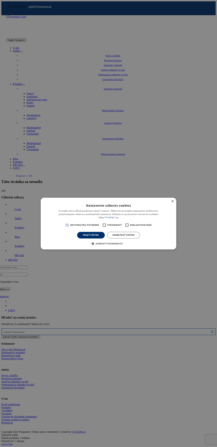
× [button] (172, 201)
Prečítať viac (112, 217)
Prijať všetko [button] (91, 235)
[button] (67, 225)
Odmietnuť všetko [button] (123, 235)
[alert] (108, 223)
